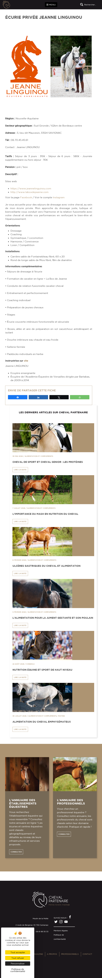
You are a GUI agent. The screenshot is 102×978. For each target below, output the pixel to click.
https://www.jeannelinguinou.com (30, 188)
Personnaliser (18, 963)
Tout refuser (17, 958)
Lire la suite (20, 470)
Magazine (37, 954)
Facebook (26, 197)
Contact (87, 954)
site (26, 360)
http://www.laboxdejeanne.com (29, 192)
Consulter (16, 852)
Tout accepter (17, 952)
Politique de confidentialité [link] (17, 970)
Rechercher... (90, 5)
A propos (52, 954)
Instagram (59, 197)
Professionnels (70, 954)
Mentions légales (61, 931)
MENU (52, 4)
